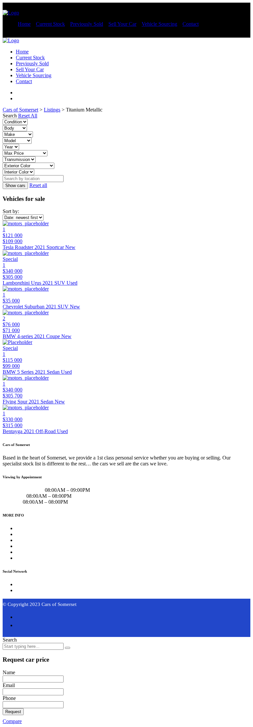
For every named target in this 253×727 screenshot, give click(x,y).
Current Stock (50, 24)
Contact (191, 24)
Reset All (27, 115)
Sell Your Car (122, 24)
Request (13, 711)
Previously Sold (86, 24)
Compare (12, 721)
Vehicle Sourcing (159, 24)
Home (24, 24)
